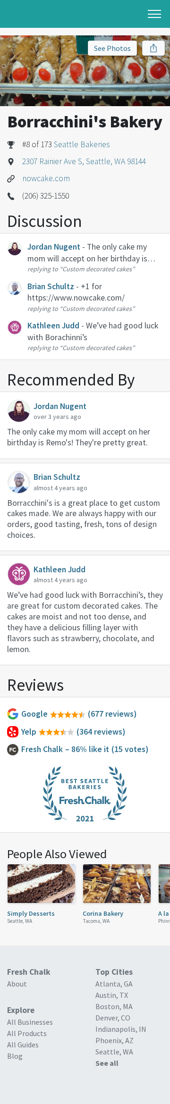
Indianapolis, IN (120, 1029)
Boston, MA (114, 1006)
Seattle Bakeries (82, 144)
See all (107, 1063)
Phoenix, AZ (114, 1040)
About (17, 983)
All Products (27, 1033)
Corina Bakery (103, 913)
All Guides (23, 1044)
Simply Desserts (31, 913)
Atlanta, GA (114, 983)
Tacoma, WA (96, 921)
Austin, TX (111, 995)
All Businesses (30, 1022)
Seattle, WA (19, 921)
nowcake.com (46, 178)
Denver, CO (112, 1017)
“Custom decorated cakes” (97, 269)
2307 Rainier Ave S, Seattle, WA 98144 (84, 161)
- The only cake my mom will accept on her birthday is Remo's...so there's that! (87, 258)
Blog (15, 1056)
